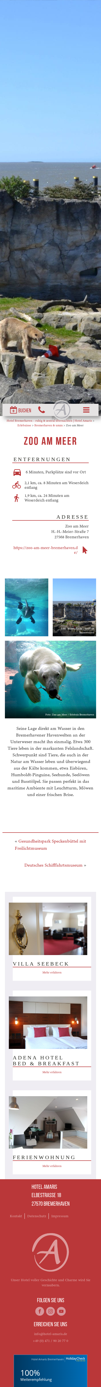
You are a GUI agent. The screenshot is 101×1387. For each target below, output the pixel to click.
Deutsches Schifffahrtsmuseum (53, 865)
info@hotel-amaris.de (50, 1333)
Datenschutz (36, 1216)
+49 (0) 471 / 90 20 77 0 (50, 1340)
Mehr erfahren (52, 972)
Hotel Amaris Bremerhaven (47, 1359)
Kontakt (16, 1216)
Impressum (59, 1216)
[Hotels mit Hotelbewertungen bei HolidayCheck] (75, 1359)
